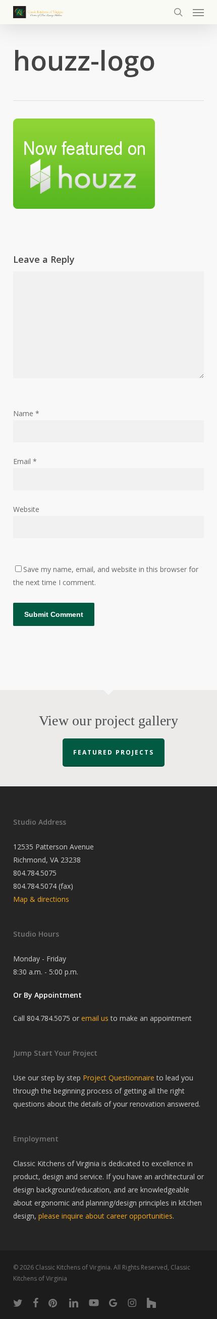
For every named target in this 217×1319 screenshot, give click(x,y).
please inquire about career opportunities (105, 1216)
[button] (198, 12)
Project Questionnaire (118, 1077)
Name (26, 413)
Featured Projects (113, 752)
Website (26, 509)
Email (25, 461)
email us (94, 1018)
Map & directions (41, 899)
